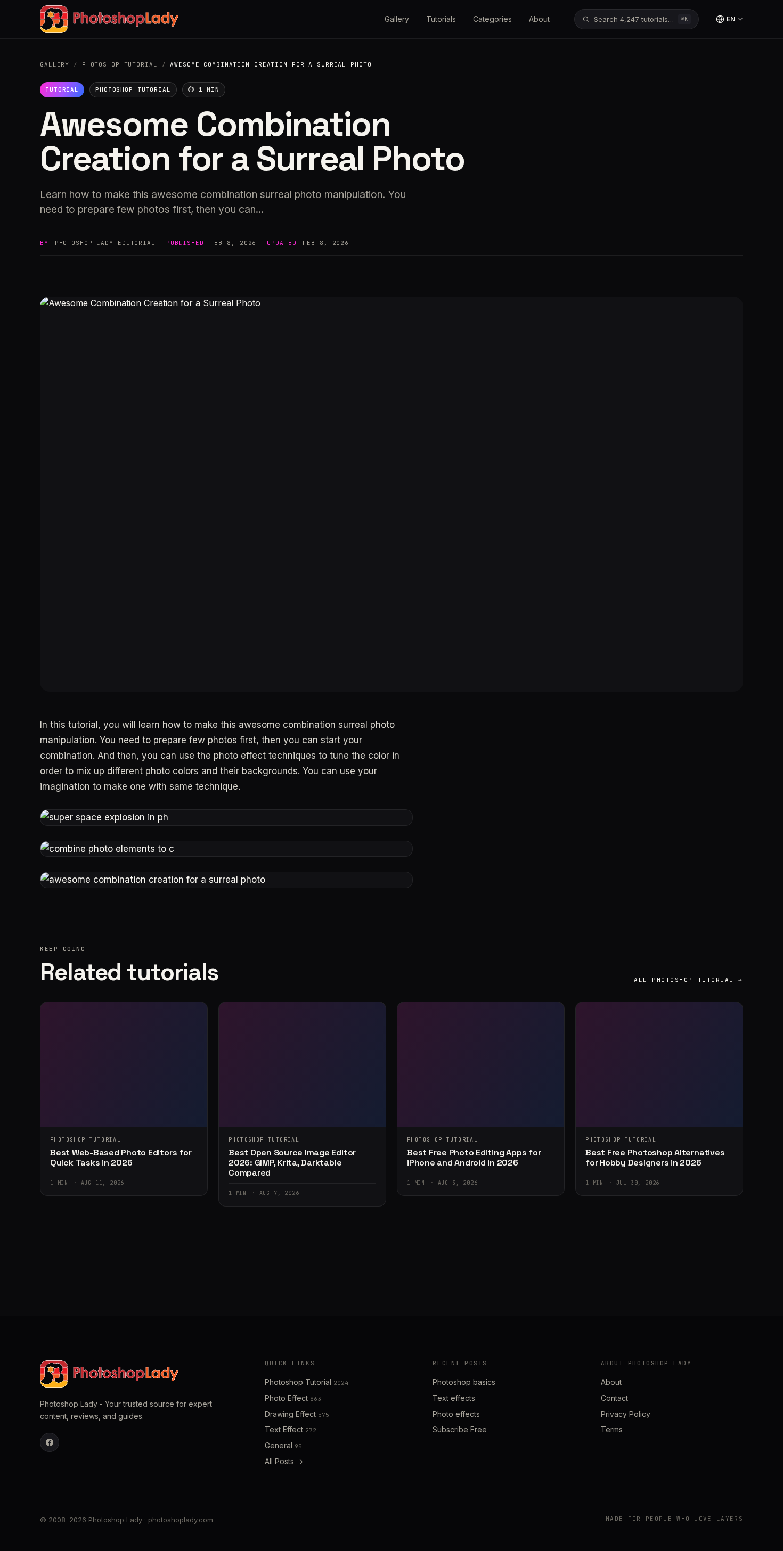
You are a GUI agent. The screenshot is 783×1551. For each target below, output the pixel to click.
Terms (612, 1429)
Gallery (397, 18)
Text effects (454, 1397)
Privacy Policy (625, 1413)
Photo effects (456, 1413)
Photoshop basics (464, 1381)
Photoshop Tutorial (120, 64)
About (539, 18)
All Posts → (284, 1461)
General (283, 1445)
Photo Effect (293, 1397)
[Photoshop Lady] (109, 19)
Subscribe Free (460, 1429)
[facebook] (49, 1442)
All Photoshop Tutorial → (688, 979)
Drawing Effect (297, 1413)
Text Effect (290, 1429)
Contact (614, 1397)
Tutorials (441, 18)
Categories (492, 18)
